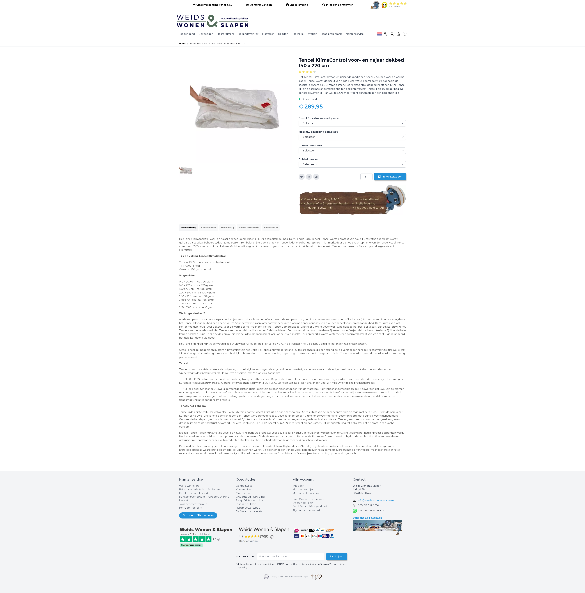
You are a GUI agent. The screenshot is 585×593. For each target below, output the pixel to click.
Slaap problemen (331, 33)
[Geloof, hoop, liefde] (316, 577)
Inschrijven (336, 556)
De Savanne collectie (249, 511)
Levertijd (184, 500)
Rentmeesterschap (248, 507)
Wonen (312, 33)
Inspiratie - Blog (246, 504)
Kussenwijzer (244, 489)
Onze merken (315, 499)
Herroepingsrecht (190, 507)
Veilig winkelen (189, 485)
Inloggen (298, 485)
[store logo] (292, 21)
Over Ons (298, 499)
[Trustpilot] (207, 537)
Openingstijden (302, 502)
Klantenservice (355, 33)
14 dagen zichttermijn (193, 504)
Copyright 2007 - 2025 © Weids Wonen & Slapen (290, 577)
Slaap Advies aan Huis (249, 500)
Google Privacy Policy (304, 564)
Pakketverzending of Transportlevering (204, 496)
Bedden (283, 33)
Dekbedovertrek (248, 33)
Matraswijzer (244, 493)
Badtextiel (298, 33)
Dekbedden (206, 33)
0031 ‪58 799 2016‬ (368, 505)
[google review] (264, 535)
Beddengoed (187, 33)
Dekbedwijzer (245, 485)
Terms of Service (329, 564)
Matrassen (268, 33)
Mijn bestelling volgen (306, 493)
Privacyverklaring (319, 506)
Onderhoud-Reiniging (250, 496)
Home (182, 43)
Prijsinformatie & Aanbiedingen (199, 489)
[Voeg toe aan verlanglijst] (302, 177)
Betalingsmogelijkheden (195, 493)
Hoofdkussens (225, 33)
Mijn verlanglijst (302, 489)
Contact (359, 479)
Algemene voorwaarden (307, 510)
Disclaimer (299, 506)
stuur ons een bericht (371, 510)
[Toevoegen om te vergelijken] (309, 177)
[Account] (398, 34)
